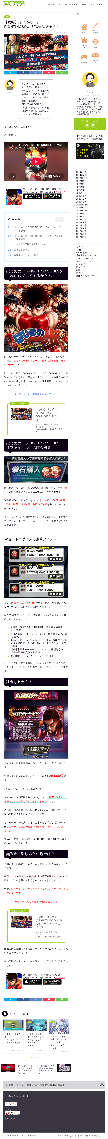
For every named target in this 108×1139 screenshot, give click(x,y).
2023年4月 (81, 193)
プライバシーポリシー (14, 1135)
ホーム (51, 4)
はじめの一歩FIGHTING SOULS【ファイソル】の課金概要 (38, 238)
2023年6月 (81, 187)
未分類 (79, 273)
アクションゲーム (85, 258)
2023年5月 (81, 190)
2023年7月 (81, 184)
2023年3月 (81, 196)
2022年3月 (81, 231)
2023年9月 (81, 181)
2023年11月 (82, 178)
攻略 (84, 4)
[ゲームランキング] (18, 1113)
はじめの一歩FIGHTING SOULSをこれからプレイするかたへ (38, 229)
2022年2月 (81, 234)
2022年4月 (81, 228)
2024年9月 (81, 172)
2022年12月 (82, 205)
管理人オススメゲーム (87, 276)
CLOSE (60, 219)
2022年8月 (81, 216)
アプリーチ (60, 192)
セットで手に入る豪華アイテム (31, 244)
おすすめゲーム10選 (68, 4)
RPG (78, 250)
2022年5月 (81, 225)
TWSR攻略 (81, 252)
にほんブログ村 (12, 1110)
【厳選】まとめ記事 (86, 255)
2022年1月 (81, 237)
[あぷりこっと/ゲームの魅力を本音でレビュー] (13, 5)
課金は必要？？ (22, 250)
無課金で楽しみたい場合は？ (28, 255)
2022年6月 (81, 222)
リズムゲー (81, 267)
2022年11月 (82, 207)
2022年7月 (81, 219)
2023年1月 (81, 202)
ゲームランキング (12, 1119)
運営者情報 (32, 1135)
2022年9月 (81, 213)
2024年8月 (81, 175)
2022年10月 (82, 210)
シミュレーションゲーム (88, 261)
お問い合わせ (96, 4)
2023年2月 (81, 199)
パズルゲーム (82, 264)
